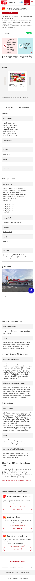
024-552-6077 (7, 154)
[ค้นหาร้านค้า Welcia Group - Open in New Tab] (21, 2)
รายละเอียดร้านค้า (17, 509)
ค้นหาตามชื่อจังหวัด (26, 4)
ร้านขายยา (9, 107)
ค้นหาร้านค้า (12, 2)
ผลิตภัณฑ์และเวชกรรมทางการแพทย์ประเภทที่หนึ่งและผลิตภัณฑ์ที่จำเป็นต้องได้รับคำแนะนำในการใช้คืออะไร (18, 57)
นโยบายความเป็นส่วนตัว (12, 572)
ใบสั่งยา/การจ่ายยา (23, 107)
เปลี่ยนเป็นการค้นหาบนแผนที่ (17, 561)
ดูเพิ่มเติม (6, 213)
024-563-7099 (7, 232)
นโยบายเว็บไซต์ (25, 572)
